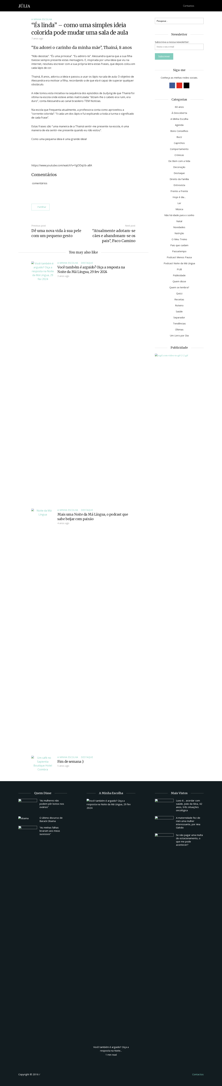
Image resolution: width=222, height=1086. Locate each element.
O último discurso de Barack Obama (51, 819)
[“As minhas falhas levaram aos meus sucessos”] (27, 833)
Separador (179, 317)
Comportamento (179, 149)
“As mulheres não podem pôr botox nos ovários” (51, 804)
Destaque (87, 262)
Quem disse (179, 281)
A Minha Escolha (41, 19)
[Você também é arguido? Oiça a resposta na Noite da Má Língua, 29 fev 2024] (42, 383)
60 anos (179, 106)
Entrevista (179, 185)
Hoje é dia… (179, 197)
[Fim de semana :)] (42, 763)
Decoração (179, 167)
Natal (179, 221)
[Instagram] (186, 85)
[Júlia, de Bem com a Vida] (24, 5)
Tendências (179, 323)
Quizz (179, 293)
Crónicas (179, 155)
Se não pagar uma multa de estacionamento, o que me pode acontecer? (189, 839)
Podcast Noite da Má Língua (179, 263)
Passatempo (179, 251)
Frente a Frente (179, 191)
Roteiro (179, 305)
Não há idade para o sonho (179, 215)
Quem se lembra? (179, 287)
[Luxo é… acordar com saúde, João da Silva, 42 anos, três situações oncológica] (164, 806)
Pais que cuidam (179, 245)
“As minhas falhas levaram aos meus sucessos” (49, 831)
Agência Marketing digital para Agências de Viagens (47, 1073)
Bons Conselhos (179, 131)
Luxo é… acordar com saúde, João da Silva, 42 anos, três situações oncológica (189, 805)
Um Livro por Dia (179, 335)
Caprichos (179, 143)
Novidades (179, 227)
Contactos (188, 5)
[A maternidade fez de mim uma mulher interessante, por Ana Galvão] (164, 823)
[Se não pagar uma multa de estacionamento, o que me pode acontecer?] (164, 840)
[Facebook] (172, 85)
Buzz (179, 137)
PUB (179, 269)
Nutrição (179, 233)
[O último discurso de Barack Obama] (27, 818)
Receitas (179, 299)
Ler (179, 203)
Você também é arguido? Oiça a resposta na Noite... (111, 1048)
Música (179, 209)
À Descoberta (179, 112)
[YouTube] (179, 85)
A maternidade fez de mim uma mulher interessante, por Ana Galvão (188, 822)
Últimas (179, 329)
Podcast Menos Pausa (179, 257)
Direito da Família (179, 179)
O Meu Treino (179, 239)
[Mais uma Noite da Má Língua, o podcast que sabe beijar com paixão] (42, 630)
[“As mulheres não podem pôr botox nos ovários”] (27, 806)
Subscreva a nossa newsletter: (172, 42)
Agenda (179, 125)
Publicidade (179, 275)
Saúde (179, 311)
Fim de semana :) (70, 762)
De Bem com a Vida (179, 161)
